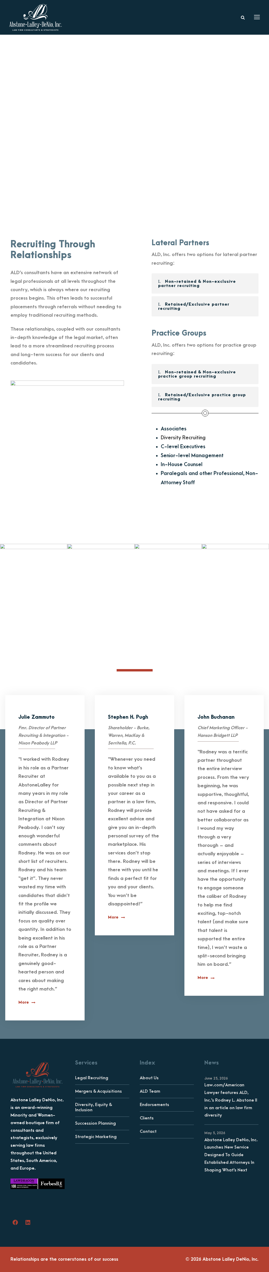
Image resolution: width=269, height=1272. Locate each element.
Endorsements (154, 1104)
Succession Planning (95, 1123)
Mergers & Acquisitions (98, 1091)
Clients (147, 1118)
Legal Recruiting (91, 1078)
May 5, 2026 (214, 1133)
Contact (148, 1131)
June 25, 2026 (216, 1078)
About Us (149, 1078)
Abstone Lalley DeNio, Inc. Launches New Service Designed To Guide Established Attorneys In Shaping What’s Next (231, 1155)
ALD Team (150, 1091)
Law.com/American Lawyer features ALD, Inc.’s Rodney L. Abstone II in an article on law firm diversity (230, 1100)
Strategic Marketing (96, 1136)
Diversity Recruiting (183, 438)
